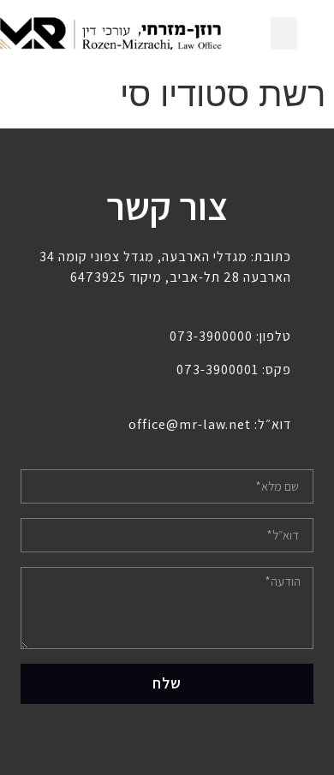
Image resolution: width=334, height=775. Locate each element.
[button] (284, 33)
